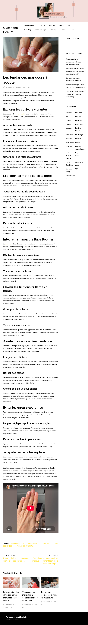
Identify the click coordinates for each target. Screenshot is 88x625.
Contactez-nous (12, 620)
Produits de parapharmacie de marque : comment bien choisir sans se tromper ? (45, 561)
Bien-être (42, 26)
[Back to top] (86, 623)
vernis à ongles (20, 114)
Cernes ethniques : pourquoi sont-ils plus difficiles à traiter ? (73, 62)
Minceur (52, 26)
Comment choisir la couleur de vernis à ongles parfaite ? (16, 559)
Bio (69, 26)
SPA (72, 30)
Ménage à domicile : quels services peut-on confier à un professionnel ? (75, 71)
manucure (8, 244)
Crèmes (68, 120)
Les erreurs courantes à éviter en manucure (49, 595)
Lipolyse (69, 128)
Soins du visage (40, 30)
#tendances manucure (24, 546)
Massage (64, 30)
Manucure (26, 87)
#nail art (46, 543)
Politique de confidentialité (16, 617)
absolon (9, 87)
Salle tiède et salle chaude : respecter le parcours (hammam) (75, 94)
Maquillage (28, 30)
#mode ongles (33, 543)
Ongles (77, 142)
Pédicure (69, 146)
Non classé (70, 142)
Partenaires (28, 34)
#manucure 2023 (17, 543)
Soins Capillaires (29, 26)
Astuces (61, 26)
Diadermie (78, 120)
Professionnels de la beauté (70, 155)
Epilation (69, 124)
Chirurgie (78, 116)
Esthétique (53, 30)
